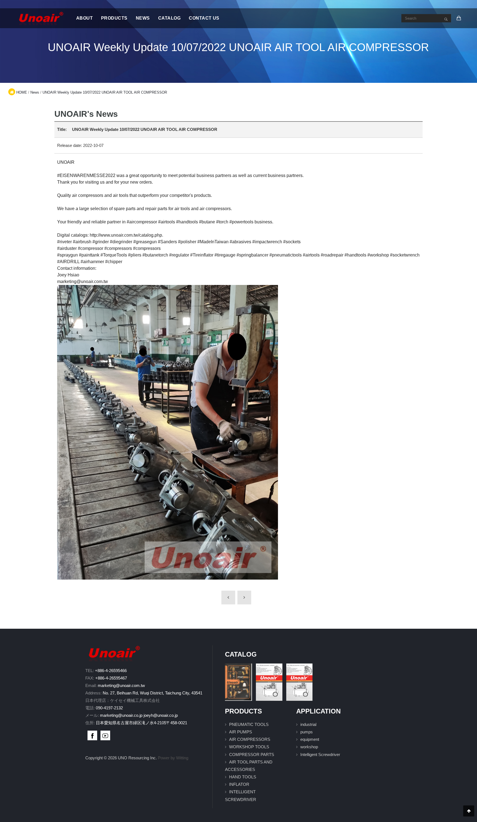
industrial (308, 724)
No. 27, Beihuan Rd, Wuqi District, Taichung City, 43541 (152, 693)
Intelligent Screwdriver (320, 754)
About (84, 18)
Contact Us (204, 18)
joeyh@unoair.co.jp (161, 715)
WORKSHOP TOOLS (249, 746)
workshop (309, 746)
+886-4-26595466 (111, 670)
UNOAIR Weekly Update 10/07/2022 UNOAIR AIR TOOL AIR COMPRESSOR (105, 92)
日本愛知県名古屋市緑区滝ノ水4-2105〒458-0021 (141, 722)
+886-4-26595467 (111, 678)
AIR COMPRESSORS (249, 739)
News (143, 18)
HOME (21, 92)
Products (114, 18)
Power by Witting (173, 757)
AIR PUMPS (240, 732)
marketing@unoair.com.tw (121, 685)
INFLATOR (239, 784)
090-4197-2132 (109, 707)
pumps (306, 732)
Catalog (169, 18)
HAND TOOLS (242, 777)
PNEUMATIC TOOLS (249, 724)
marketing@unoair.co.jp (121, 715)
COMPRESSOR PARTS (251, 754)
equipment (309, 739)
